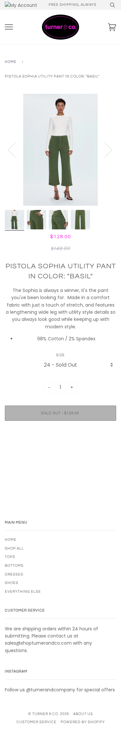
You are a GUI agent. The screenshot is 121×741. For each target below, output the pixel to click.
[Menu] (9, 27)
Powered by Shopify (83, 722)
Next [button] (104, 149)
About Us (83, 714)
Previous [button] (16, 149)
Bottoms (14, 565)
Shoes (11, 583)
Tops (10, 557)
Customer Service (36, 722)
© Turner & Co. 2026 (48, 714)
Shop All (14, 548)
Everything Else (23, 591)
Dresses (14, 574)
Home (10, 62)
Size (60, 355)
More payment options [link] (60, 448)
